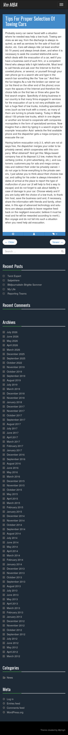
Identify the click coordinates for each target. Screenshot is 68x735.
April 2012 (12, 652)
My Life (11, 289)
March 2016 (13, 476)
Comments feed (15, 707)
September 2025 (16, 358)
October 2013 (14, 577)
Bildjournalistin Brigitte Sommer (24, 284)
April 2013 (12, 603)
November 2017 (16, 411)
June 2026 (12, 336)
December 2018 (16, 393)
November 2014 (16, 520)
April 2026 (12, 345)
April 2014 (12, 551)
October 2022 (14, 362)
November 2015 (16, 485)
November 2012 (16, 625)
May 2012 (12, 647)
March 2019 (13, 389)
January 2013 (14, 616)
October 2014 (14, 524)
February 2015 (15, 507)
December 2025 (16, 354)
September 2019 (16, 376)
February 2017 (15, 446)
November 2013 (16, 573)
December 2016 (16, 454)
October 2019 (14, 371)
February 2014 (15, 559)
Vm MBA (10, 4)
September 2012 (16, 634)
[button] (34, 234)
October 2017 (14, 415)
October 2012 (14, 630)
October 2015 (14, 489)
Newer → (57, 242)
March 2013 (13, 608)
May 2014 (12, 546)
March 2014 (13, 555)
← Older (9, 242)
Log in (10, 699)
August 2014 (14, 533)
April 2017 (12, 437)
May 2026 (12, 340)
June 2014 (12, 542)
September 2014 (16, 529)
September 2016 (16, 459)
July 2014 (12, 538)
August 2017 (14, 424)
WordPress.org (15, 712)
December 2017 (16, 406)
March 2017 (13, 441)
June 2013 (12, 595)
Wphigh (61, 730)
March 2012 (13, 656)
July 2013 (12, 590)
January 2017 (14, 450)
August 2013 (14, 586)
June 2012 (12, 643)
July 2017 (12, 428)
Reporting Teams (17, 293)
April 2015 (12, 498)
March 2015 (13, 503)
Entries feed (13, 703)
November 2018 (16, 397)
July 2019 (12, 384)
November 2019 (16, 367)
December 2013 (16, 568)
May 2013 (12, 599)
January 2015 (14, 511)
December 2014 (16, 516)
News (10, 677)
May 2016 (12, 472)
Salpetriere (13, 280)
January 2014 (14, 564)
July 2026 (12, 332)
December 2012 (16, 621)
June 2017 (12, 432)
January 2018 (14, 402)
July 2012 (12, 638)
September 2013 (16, 581)
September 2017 (16, 419)
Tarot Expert (14, 276)
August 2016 (14, 463)
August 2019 (14, 380)
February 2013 (15, 612)
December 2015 (16, 481)
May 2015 (12, 494)
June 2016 (12, 467)
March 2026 (13, 349)
